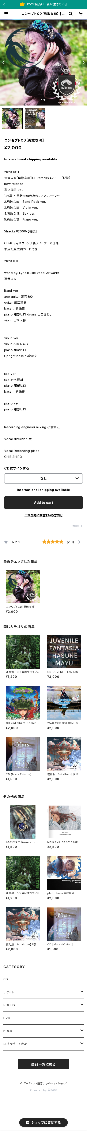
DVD (6, 1018)
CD (5, 979)
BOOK (7, 1031)
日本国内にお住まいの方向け (43, 515)
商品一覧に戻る (43, 1064)
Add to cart (43, 502)
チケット (8, 992)
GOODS (9, 1005)
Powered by (39, 1090)
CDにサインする (16, 468)
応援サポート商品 (15, 1044)
